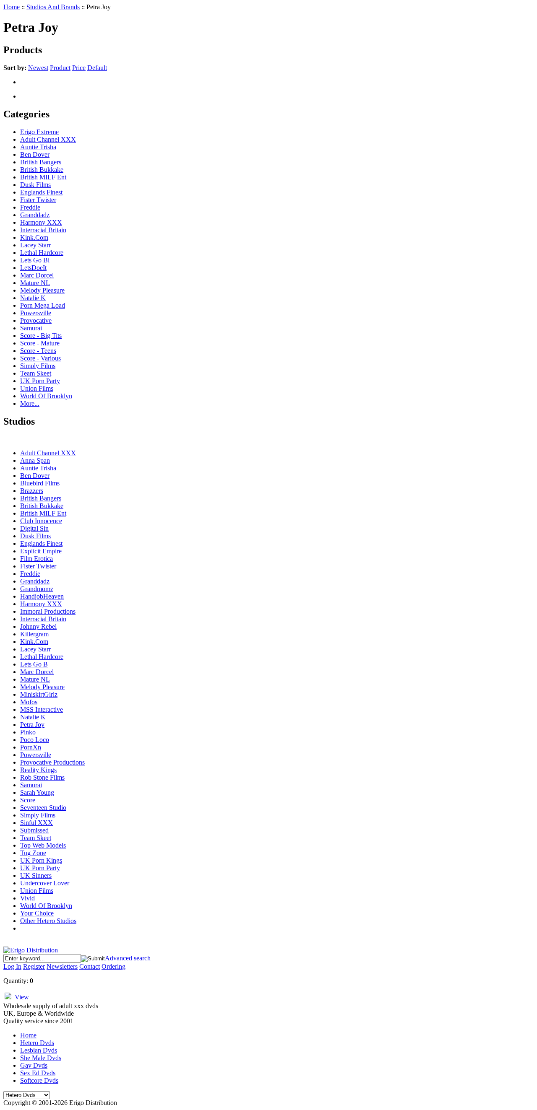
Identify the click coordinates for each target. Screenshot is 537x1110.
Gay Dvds (33, 1065)
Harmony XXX (41, 222)
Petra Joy (32, 724)
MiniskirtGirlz (38, 694)
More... (29, 403)
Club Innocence (41, 520)
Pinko (28, 732)
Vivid (27, 898)
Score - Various (40, 358)
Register (34, 966)
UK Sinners (36, 875)
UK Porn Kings (41, 860)
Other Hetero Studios (48, 920)
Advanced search (128, 958)
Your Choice (37, 913)
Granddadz (35, 214)
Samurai (31, 328)
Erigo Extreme (39, 131)
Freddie (30, 207)
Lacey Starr (35, 245)
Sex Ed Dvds (37, 1072)
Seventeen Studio (43, 807)
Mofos (28, 701)
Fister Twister (38, 199)
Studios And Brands (53, 6)
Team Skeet (35, 373)
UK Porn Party (40, 380)
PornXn (30, 747)
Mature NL (35, 282)
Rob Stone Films (42, 777)
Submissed (34, 830)
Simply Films (37, 365)
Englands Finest (41, 192)
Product (60, 67)
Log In (12, 966)
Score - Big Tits (41, 335)
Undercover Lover (44, 883)
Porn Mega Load (42, 305)
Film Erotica (36, 558)
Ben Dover (35, 154)
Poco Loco (34, 739)
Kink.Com (34, 237)
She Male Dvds (40, 1057)
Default (97, 67)
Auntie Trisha (38, 146)
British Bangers (40, 162)
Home (11, 6)
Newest (38, 67)
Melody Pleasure (42, 290)
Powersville (35, 312)
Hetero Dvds (37, 1042)
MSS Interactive (41, 709)
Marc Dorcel (37, 275)
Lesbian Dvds (38, 1050)
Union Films (36, 388)
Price (79, 67)
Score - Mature (40, 343)
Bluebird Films (40, 483)
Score (27, 800)
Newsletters (62, 966)
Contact (89, 966)
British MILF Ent (43, 177)
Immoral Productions (48, 611)
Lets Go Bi (35, 260)
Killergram (34, 634)
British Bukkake (41, 169)
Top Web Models (43, 845)
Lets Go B (34, 664)
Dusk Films (35, 184)
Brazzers (31, 490)
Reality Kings (38, 769)
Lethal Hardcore (41, 252)
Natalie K (33, 297)
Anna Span (35, 460)
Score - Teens (38, 350)
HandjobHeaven (42, 596)
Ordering (113, 966)
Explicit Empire (41, 551)
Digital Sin (34, 528)
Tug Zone (33, 852)
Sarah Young (37, 792)
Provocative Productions (52, 762)
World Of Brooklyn (46, 395)
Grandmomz (36, 588)
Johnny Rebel (38, 626)
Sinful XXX (36, 822)
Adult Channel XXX (48, 139)
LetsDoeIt (33, 267)
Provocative (36, 320)
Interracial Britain (43, 229)
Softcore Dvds (39, 1080)
